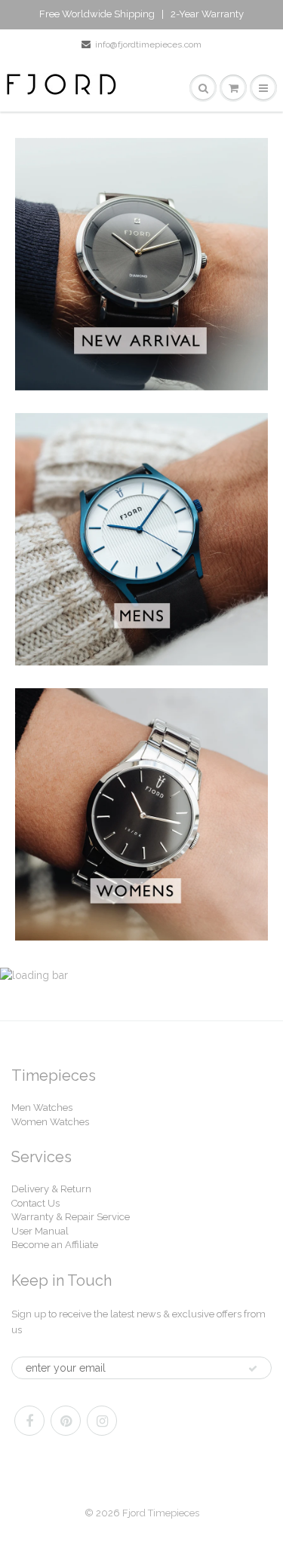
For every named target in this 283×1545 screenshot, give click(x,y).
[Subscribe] (253, 1369)
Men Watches (41, 1107)
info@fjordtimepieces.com (148, 44)
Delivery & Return (51, 1189)
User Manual (40, 1231)
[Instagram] (102, 1421)
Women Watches (50, 1121)
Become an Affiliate (54, 1244)
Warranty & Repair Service (70, 1216)
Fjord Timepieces (160, 1513)
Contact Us (35, 1203)
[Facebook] (29, 1421)
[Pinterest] (66, 1421)
